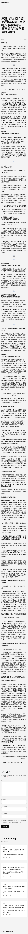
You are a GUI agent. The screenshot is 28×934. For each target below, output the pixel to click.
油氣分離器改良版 (11, 439)
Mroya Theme (9, 931)
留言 (2, 780)
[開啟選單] (26, 2)
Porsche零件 (10, 80)
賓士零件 (18, 350)
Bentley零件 (7, 465)
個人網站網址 (4, 813)
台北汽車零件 (7, 688)
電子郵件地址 (5, 806)
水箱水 (17, 271)
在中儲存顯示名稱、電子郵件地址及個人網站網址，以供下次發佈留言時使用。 (14, 821)
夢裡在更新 (5, 2)
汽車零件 (6, 731)
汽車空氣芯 (19, 393)
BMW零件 (4, 742)
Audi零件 (18, 714)
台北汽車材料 (10, 46)
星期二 (2, 39)
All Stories (4, 841)
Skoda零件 (17, 686)
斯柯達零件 (12, 319)
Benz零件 (10, 217)
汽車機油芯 (23, 627)
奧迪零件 (8, 714)
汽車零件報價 (17, 621)
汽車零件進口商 (8, 295)
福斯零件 (6, 599)
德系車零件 (17, 176)
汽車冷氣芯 (8, 532)
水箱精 (13, 402)
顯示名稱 (4, 799)
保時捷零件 (21, 152)
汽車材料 (18, 347)
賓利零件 (20, 449)
